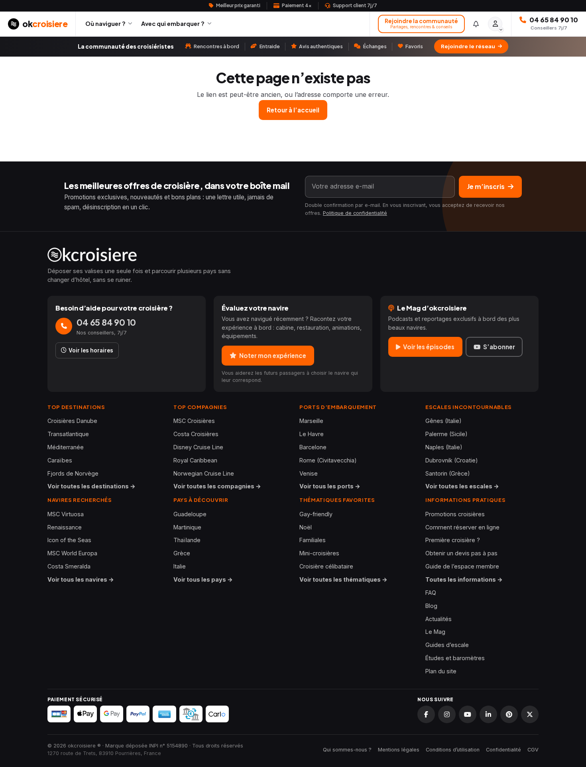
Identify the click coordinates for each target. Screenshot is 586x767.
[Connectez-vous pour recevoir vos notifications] (476, 23)
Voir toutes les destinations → (91, 486)
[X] (530, 714)
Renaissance (64, 527)
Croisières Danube (72, 420)
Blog (431, 605)
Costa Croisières (195, 434)
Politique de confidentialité (355, 213)
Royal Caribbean (195, 460)
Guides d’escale (447, 644)
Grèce (181, 553)
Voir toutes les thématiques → (343, 579)
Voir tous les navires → (80, 579)
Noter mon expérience (272, 355)
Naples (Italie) (443, 447)
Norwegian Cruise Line (203, 473)
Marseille (311, 420)
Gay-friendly (315, 514)
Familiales (312, 540)
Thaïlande (187, 540)
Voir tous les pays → (203, 579)
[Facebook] (426, 714)
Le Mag (435, 631)
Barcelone (312, 447)
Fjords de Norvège (72, 473)
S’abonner (499, 346)
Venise (308, 473)
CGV (533, 750)
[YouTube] (467, 714)
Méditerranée (65, 447)
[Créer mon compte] (495, 24)
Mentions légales (398, 750)
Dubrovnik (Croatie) (451, 460)
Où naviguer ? (105, 23)
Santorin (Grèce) (447, 473)
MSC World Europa (72, 553)
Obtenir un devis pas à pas (461, 553)
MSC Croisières (194, 420)
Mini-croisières (319, 553)
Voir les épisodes (428, 346)
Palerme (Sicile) (446, 434)
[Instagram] (447, 714)
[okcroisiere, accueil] (293, 255)
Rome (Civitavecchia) (328, 460)
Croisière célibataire (326, 566)
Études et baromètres (455, 658)
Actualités (438, 619)
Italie (179, 566)
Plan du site (440, 671)
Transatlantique (68, 434)
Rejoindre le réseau (468, 46)
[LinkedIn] (488, 714)
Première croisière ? (452, 540)
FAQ (430, 592)
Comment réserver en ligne (462, 527)
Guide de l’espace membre (462, 566)
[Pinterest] (509, 714)
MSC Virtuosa (65, 514)
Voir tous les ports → (329, 486)
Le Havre (311, 434)
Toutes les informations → (464, 579)
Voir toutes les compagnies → (217, 486)
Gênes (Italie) (443, 420)
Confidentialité (503, 750)
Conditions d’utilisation (453, 750)
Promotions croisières (455, 514)
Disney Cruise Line (198, 447)
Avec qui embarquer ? (173, 23)
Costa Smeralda (68, 566)
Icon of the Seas (69, 540)
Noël (305, 527)
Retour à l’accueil (293, 110)
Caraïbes (59, 460)
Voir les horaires (91, 350)
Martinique (187, 527)
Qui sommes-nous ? (347, 750)
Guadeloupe (189, 514)
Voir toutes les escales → (462, 486)
